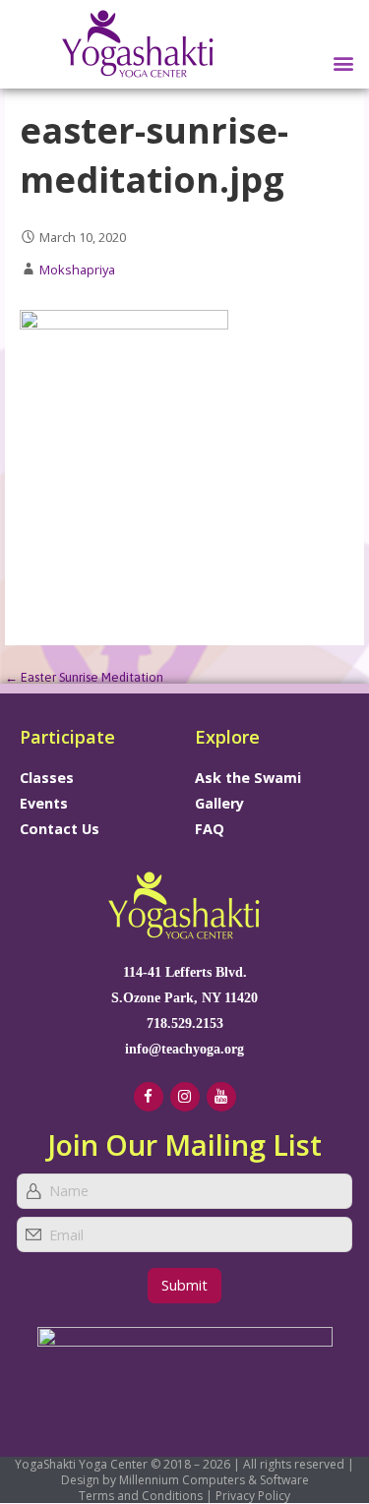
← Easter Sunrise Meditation (84, 677)
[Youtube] (221, 1097)
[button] (343, 62)
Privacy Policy (252, 1495)
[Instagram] (185, 1097)
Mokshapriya (77, 269)
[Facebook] (148, 1097)
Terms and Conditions (141, 1495)
